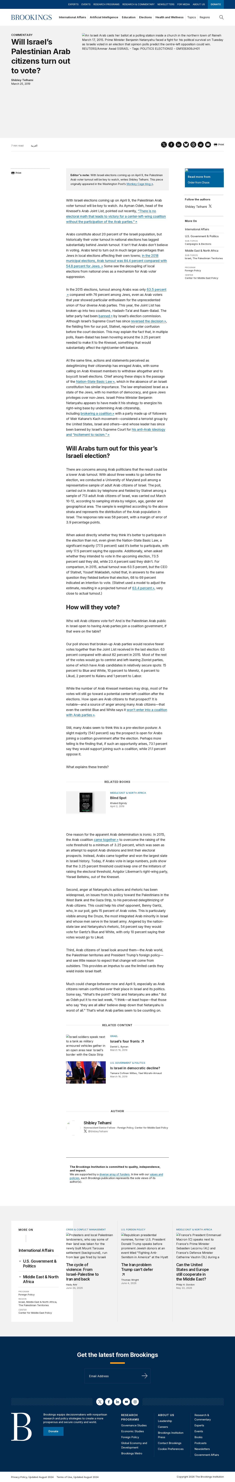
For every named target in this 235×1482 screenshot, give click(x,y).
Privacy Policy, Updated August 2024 (32, 1477)
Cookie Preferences (171, 1449)
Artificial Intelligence (104, 17)
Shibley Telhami (22, 80)
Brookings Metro (131, 1453)
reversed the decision (147, 321)
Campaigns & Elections (198, 243)
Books (198, 1437)
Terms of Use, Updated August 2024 (78, 1477)
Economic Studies (132, 1431)
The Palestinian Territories (208, 258)
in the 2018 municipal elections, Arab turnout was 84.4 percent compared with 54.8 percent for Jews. (116, 261)
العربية (34, 145)
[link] (41, 1264)
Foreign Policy (193, 270)
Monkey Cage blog (138, 184)
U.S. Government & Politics (202, 236)
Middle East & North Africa (201, 250)
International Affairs (72, 17)
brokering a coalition (96, 413)
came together (105, 840)
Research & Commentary (138, 4)
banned (104, 316)
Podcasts (200, 1443)
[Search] (221, 17)
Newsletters (166, 4)
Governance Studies (134, 1425)
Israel (188, 258)
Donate (216, 4)
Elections (145, 17)
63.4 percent (142, 588)
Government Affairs (206, 1455)
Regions (205, 17)
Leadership (165, 1421)
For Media (183, 4)
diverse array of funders (114, 1174)
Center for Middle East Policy (201, 277)
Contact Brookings (169, 1443)
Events (86, 4)
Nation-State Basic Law (94, 381)
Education (128, 17)
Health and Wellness (170, 17)
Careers (163, 1427)
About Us (199, 4)
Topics (191, 17)
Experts (73, 4)
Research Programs (106, 4)
